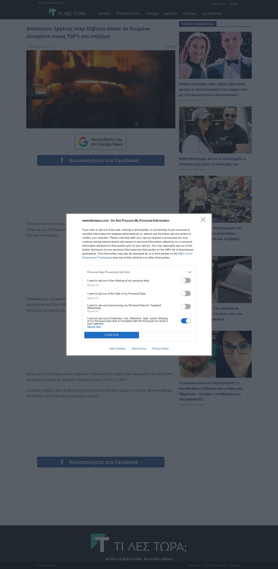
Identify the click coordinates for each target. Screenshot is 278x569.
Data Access (139, 348)
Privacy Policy (160, 348)
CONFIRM (112, 335)
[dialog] (139, 285)
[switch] (186, 280)
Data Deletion (117, 348)
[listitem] (139, 272)
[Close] (204, 220)
